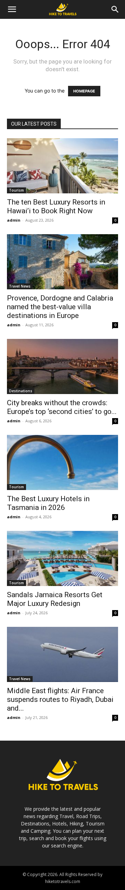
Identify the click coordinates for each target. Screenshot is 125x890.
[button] (12, 9)
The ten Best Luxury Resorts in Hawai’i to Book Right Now (56, 206)
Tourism (16, 190)
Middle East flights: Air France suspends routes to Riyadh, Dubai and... (60, 699)
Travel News (20, 286)
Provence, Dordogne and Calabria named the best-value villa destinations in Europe (60, 307)
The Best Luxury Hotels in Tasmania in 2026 (48, 503)
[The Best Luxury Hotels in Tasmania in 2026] (62, 462)
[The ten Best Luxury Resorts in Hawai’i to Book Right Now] (62, 165)
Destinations (20, 390)
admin (13, 220)
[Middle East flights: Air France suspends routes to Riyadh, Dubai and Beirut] (62, 654)
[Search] (115, 9)
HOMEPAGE (84, 91)
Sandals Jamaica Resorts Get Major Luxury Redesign (54, 599)
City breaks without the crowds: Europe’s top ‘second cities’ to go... (62, 407)
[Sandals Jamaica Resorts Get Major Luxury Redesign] (62, 558)
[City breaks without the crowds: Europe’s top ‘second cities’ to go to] (62, 366)
